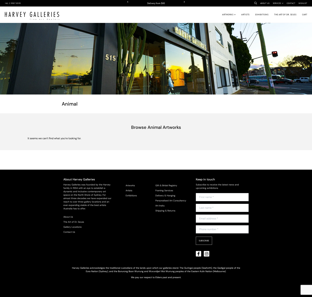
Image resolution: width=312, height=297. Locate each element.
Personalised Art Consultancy (170, 200)
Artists (245, 14)
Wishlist (303, 3)
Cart (304, 14)
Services (277, 3)
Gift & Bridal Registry (166, 185)
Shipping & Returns (165, 210)
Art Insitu (160, 205)
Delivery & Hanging (165, 195)
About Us (68, 216)
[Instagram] (206, 253)
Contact (291, 3)
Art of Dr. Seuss (285, 14)
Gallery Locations (72, 226)
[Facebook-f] (198, 253)
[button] (128, 2)
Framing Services (164, 190)
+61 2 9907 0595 (13, 3)
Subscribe (204, 240)
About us (265, 3)
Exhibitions (262, 14)
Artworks (227, 14)
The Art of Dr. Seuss (73, 221)
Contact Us (69, 231)
